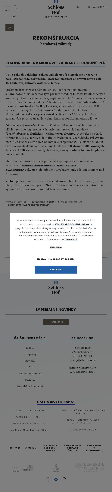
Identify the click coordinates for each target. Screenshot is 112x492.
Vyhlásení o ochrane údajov (72, 224)
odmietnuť (71, 239)
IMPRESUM (56, 247)
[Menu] (8, 7)
